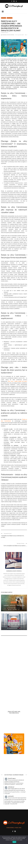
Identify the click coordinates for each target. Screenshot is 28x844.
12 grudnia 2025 (20, 34)
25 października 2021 (13, 628)
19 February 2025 (19, 784)
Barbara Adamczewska (8, 34)
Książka (4, 17)
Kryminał (13, 618)
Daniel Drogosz (12, 778)
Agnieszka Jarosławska (14, 608)
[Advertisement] (12, 764)
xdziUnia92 (11, 796)
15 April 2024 (7, 793)
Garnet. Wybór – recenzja (14, 605)
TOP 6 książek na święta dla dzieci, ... (15, 545)
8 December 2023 (13, 803)
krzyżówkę (19, 780)
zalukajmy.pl (11, 787)
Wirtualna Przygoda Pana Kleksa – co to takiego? (16, 791)
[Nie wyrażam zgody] (26, 839)
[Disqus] (14, 655)
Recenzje (9, 17)
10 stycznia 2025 (13, 609)
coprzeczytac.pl (4, 32)
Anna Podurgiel (14, 626)
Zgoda (14, 841)
